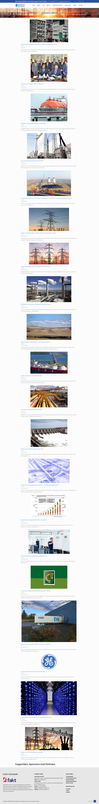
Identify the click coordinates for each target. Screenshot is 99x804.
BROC (72, 781)
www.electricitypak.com (44, 789)
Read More (11, 791)
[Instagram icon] (83, 1)
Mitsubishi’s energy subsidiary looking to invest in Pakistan (33, 123)
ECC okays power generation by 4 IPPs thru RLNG (31, 409)
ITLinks (38, 801)
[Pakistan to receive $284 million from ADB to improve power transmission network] (49, 219)
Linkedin (68, 792)
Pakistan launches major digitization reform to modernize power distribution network (39, 44)
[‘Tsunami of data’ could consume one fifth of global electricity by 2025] (49, 698)
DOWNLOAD (68, 781)
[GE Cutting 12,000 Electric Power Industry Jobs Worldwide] (49, 662)
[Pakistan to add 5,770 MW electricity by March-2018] (49, 739)
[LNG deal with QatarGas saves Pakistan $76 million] (49, 363)
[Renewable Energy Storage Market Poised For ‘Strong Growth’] (49, 506)
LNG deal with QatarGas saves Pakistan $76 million (31, 375)
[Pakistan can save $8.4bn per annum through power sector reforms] (49, 254)
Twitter (67, 790)
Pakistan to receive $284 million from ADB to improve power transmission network (38, 233)
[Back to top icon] (95, 801)
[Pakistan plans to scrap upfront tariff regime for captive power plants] (49, 289)
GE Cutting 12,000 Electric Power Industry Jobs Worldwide (33, 671)
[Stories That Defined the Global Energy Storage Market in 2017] (49, 542)
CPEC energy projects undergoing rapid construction (32, 160)
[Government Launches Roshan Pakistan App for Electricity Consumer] (49, 577)
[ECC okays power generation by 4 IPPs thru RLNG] (49, 396)
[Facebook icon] (78, 1)
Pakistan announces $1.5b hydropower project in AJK (32, 449)
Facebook (68, 789)
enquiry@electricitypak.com (64, 1)
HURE (75, 781)
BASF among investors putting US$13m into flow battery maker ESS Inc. (36, 644)
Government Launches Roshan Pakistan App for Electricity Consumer (35, 590)
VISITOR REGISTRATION (71, 778)
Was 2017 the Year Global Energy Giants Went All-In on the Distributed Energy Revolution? (40, 485)
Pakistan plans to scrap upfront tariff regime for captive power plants (36, 304)
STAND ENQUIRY (69, 776)
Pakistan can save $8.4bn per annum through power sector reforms (35, 266)
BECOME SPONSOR (70, 779)
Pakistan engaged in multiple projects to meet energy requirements (35, 342)
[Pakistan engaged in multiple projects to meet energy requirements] (49, 327)
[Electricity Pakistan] (20, 5)
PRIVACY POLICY (69, 783)
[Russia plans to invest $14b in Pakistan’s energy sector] (49, 68)
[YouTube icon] (81, 1)
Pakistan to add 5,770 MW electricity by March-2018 (32, 752)
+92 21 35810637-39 (53, 1)
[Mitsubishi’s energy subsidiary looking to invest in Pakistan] (49, 108)
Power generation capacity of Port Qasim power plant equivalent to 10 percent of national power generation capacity (46, 198)
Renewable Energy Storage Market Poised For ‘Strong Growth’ (34, 520)
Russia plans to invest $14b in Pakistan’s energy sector (32, 84)
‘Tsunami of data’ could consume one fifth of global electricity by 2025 (36, 717)
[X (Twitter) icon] (80, 1)
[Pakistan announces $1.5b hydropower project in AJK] (49, 433)
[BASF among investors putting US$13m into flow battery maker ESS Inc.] (48, 622)
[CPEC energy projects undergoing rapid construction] (49, 146)
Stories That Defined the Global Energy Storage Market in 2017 (34, 556)
